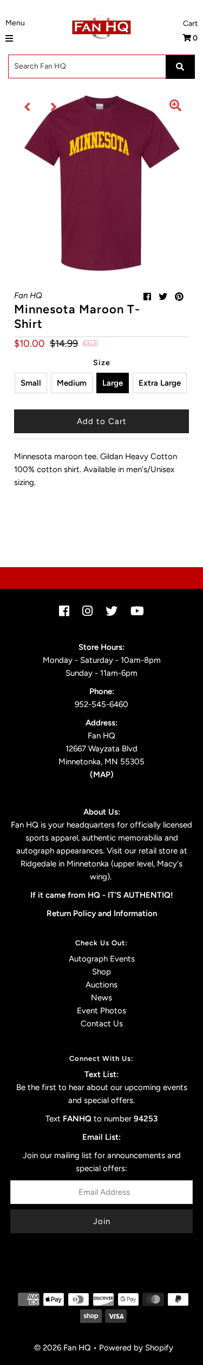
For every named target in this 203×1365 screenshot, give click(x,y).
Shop (101, 972)
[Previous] (28, 107)
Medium (72, 383)
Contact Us (102, 1023)
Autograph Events (102, 959)
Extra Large (160, 383)
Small (31, 383)
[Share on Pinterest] (179, 297)
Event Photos (101, 1011)
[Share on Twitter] (163, 297)
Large (112, 383)
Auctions (101, 985)
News (101, 998)
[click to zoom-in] (175, 107)
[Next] (54, 107)
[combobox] (101, 66)
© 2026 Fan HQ (62, 1348)
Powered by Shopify (136, 1348)
